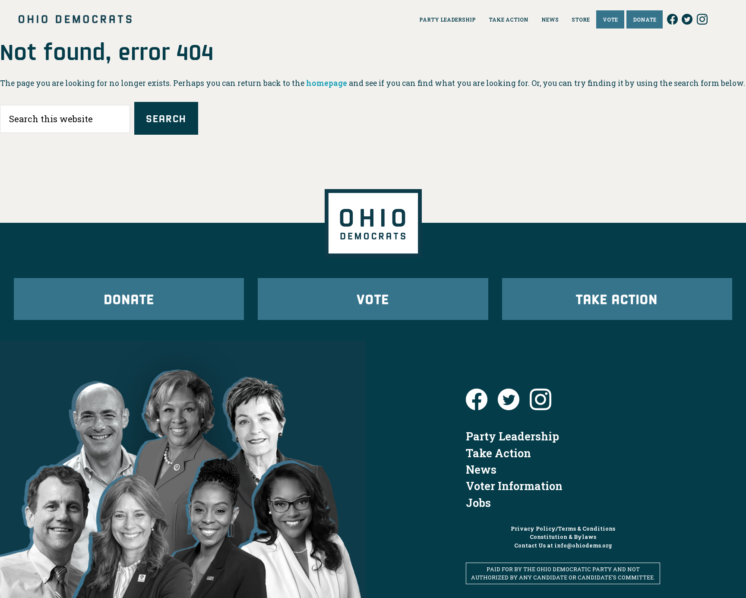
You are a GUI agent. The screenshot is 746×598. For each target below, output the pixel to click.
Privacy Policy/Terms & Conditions (563, 528)
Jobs (478, 502)
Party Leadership (512, 436)
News (481, 469)
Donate (129, 299)
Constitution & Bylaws (563, 536)
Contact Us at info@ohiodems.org (563, 545)
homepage (326, 83)
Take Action (617, 299)
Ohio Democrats (75, 19)
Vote (373, 299)
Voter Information (514, 485)
